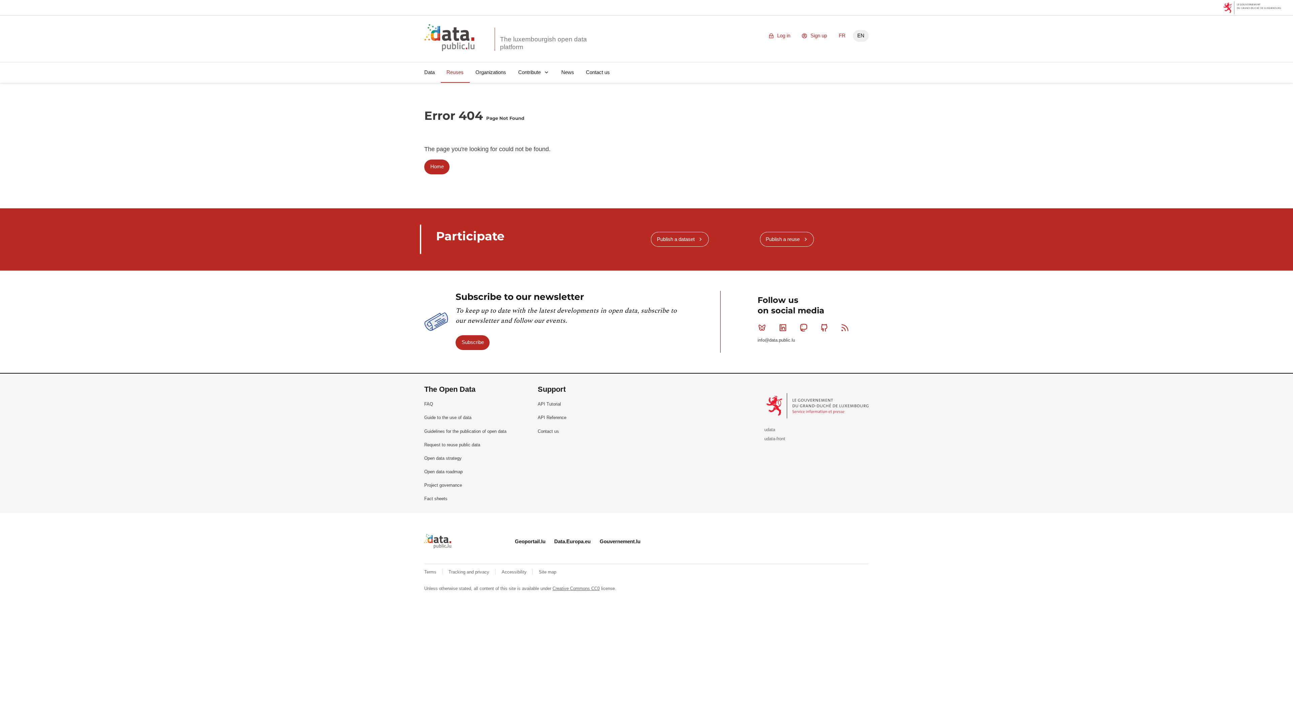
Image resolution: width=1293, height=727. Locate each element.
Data (429, 72)
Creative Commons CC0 (576, 588)
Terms (431, 572)
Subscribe (473, 342)
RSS (845, 327)
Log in (783, 35)
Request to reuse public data (452, 444)
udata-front (774, 438)
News (567, 72)
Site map (547, 572)
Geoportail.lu (530, 541)
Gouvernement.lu (620, 541)
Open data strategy (443, 458)
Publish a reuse (783, 239)
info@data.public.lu (776, 340)
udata (769, 429)
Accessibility (515, 572)
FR (842, 35)
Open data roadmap (443, 471)
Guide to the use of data (447, 417)
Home (437, 166)
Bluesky (762, 327)
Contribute (529, 72)
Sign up (818, 35)
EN (860, 35)
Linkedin (782, 327)
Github (824, 327)
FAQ (428, 404)
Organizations (490, 72)
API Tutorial (549, 404)
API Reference (552, 417)
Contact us (598, 72)
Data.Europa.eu (572, 541)
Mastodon (803, 327)
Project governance (443, 485)
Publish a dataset (676, 239)
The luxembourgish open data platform (543, 43)
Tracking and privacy (470, 572)
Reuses (455, 72)
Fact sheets (435, 498)
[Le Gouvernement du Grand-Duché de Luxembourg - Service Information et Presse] (818, 405)
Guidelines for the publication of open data (465, 431)
